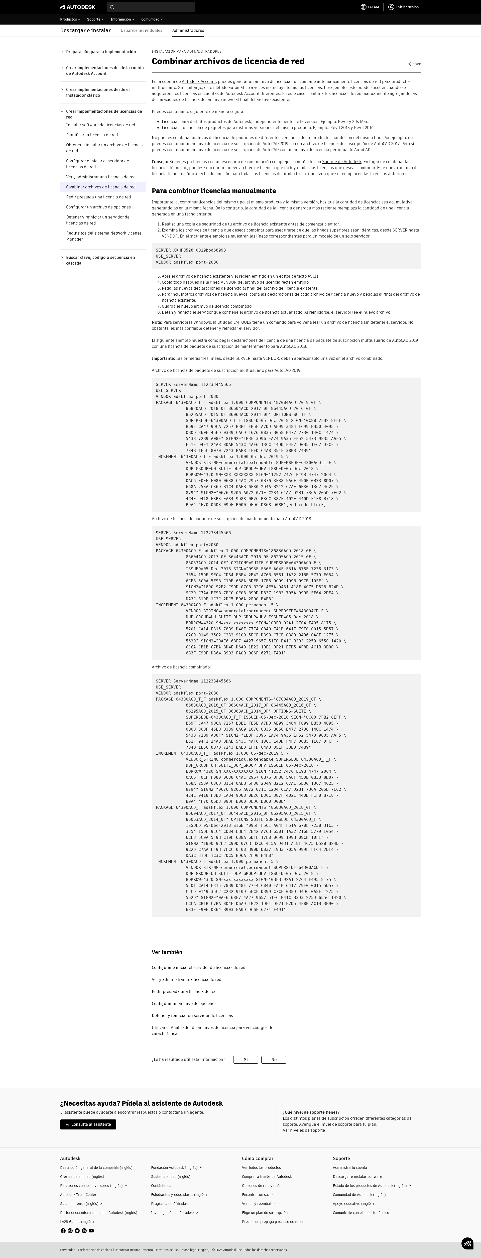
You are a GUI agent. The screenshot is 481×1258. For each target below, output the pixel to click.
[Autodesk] (77, 7)
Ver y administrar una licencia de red (101, 177)
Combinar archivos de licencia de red (101, 187)
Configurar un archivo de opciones (98, 207)
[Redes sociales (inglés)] (77, 1230)
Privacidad (67, 1250)
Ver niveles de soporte (304, 1130)
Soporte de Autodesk (342, 162)
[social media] (77, 1231)
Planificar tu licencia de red (92, 135)
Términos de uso (167, 1250)
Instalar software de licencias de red (100, 125)
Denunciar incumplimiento (134, 1250)
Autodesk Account (199, 81)
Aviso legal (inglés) (195, 1250)
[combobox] (151, 7)
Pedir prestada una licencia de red (98, 197)
